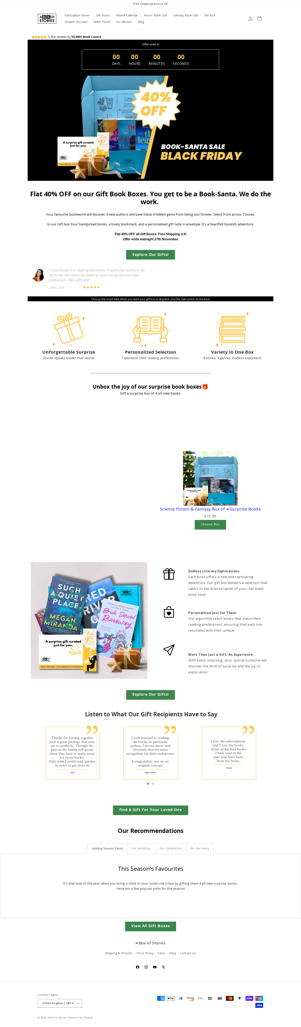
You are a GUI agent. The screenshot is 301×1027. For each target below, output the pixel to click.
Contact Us (188, 953)
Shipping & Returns (118, 953)
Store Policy (145, 953)
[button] (259, 18)
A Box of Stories (57, 1017)
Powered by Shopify (80, 1017)
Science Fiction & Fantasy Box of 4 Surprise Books (210, 509)
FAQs (161, 953)
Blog (172, 953)
